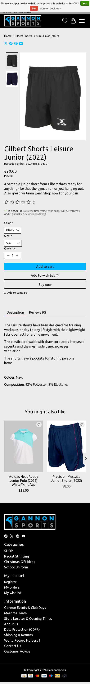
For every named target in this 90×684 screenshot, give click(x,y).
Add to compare (17, 292)
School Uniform (16, 567)
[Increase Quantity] (17, 255)
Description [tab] (15, 312)
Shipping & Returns (18, 635)
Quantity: (10, 248)
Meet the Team (15, 613)
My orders (12, 587)
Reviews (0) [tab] (37, 312)
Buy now (45, 285)
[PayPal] (57, 676)
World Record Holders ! (22, 640)
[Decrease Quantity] (8, 255)
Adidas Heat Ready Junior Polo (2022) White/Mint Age (23, 480)
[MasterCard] (37, 676)
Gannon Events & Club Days (25, 608)
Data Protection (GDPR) (22, 629)
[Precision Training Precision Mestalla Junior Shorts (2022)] (66, 446)
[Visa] (44, 676)
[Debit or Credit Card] (64, 676)
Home (8, 36)
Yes (85, 3)
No (34, 8)
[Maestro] (51, 676)
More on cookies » (50, 8)
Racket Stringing (16, 556)
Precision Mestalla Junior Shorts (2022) (66, 478)
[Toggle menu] (81, 21)
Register (10, 582)
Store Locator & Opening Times (28, 618)
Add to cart (45, 266)
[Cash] (24, 676)
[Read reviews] (17, 202)
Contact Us (12, 646)
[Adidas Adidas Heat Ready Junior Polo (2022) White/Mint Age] (23, 446)
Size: (8, 235)
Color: (9, 222)
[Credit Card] (30, 676)
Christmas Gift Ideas (19, 562)
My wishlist (12, 593)
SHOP (8, 551)
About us (11, 624)
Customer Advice (17, 651)
